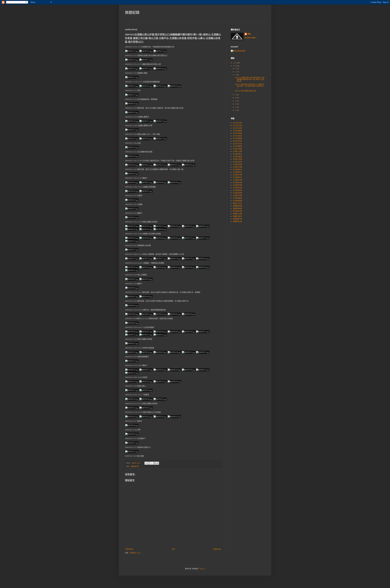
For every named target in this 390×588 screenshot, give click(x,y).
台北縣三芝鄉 (237, 151)
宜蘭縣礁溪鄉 (237, 206)
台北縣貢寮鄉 (237, 198)
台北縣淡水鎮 (237, 182)
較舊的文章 (217, 549)
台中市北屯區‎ (237, 123)
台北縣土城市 (237, 162)
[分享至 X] (151, 463)
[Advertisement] (259, 135)
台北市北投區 (237, 136)
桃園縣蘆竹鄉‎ (135, 466)
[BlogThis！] (148, 463)
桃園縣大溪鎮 (237, 214)
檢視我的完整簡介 (251, 38)
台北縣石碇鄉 (237, 193)
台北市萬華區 (237, 146)
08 (236, 98)
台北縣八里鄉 (237, 159)
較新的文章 (129, 549)
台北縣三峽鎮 (237, 149)
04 (236, 107)
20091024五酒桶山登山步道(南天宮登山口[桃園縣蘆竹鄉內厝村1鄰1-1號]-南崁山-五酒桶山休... (249, 79)
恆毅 (249, 34)
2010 (235, 63)
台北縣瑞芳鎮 (237, 190)
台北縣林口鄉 (237, 175)
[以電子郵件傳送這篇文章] (145, 463)
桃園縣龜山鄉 (237, 221)
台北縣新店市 (237, 169)
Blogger (202, 569)
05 (236, 104)
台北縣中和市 (237, 154)
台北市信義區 (237, 131)
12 (236, 68)
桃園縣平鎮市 (237, 216)
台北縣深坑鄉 (237, 185)
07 (236, 101)
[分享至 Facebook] (154, 463)
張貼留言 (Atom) (135, 553)
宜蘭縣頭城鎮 (237, 208)
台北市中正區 (237, 128)
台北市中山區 (237, 125)
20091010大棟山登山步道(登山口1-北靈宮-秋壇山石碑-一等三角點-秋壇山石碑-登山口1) (249, 86)
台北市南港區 (237, 138)
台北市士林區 (237, 141)
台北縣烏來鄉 (237, 188)
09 (236, 95)
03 (236, 110)
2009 (235, 66)
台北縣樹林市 (237, 177)
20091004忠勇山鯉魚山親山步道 (245, 91)
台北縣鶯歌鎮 (237, 201)
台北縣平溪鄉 (237, 167)
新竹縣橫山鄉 (237, 211)
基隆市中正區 (237, 203)
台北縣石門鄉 (237, 195)
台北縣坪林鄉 (237, 164)
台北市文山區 (237, 143)
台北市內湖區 (237, 133)
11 (236, 72)
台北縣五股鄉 (237, 156)
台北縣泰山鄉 (237, 180)
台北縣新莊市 (237, 172)
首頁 (173, 549)
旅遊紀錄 (132, 12)
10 (236, 75)
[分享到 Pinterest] (157, 463)
